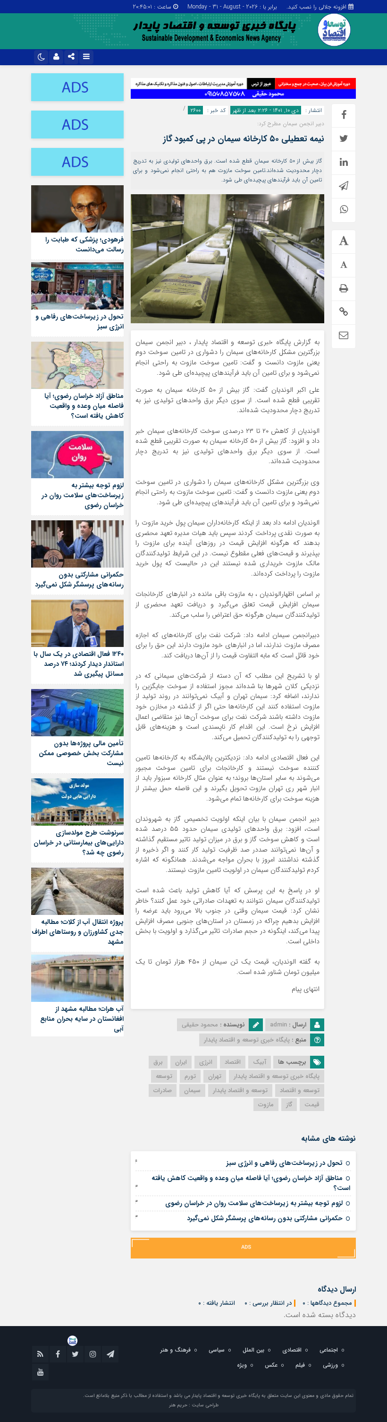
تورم (190, 1076)
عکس (271, 1365)
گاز (289, 1105)
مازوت (266, 1105)
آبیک (259, 1062)
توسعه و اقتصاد (300, 1090)
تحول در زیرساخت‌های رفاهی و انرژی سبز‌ (285, 1163)
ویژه (242, 1365)
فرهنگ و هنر (175, 1349)
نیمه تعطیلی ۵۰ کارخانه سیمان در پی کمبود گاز (243, 139)
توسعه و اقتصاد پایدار (240, 1090)
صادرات (162, 1090)
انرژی (205, 1062)
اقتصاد (233, 1062)
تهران (214, 1076)
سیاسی (217, 1349)
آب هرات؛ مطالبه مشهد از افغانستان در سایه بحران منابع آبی (82, 1019)
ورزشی (330, 1365)
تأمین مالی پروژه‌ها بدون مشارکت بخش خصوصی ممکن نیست (81, 753)
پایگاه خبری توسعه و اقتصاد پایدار (277, 1076)
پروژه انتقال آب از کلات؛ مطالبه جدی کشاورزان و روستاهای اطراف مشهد (78, 932)
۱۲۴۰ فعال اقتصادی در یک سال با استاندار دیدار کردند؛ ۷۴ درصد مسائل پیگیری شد (79, 664)
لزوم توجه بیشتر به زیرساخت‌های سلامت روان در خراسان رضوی (254, 1203)
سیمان (192, 1090)
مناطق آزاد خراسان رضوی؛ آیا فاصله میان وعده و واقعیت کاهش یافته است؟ (250, 1183)
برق (158, 1062)
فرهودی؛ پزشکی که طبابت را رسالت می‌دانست (84, 244)
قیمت (312, 1105)
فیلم (300, 1365)
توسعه (164, 1076)
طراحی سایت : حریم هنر (194, 1405)
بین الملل (253, 1349)
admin (278, 1025)
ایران (181, 1062)
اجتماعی (329, 1349)
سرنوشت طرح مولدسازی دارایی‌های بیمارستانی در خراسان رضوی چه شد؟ (79, 842)
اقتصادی (292, 1349)
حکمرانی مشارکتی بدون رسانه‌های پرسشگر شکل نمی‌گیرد (265, 1218)
